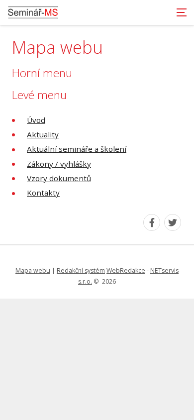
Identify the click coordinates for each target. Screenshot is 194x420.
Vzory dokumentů (59, 178)
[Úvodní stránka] (33, 12)
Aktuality (43, 134)
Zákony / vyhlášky (59, 164)
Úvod (36, 120)
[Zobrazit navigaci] (181, 12)
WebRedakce (125, 270)
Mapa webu (32, 270)
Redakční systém (81, 270)
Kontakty (43, 193)
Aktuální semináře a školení (76, 149)
